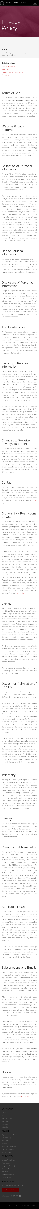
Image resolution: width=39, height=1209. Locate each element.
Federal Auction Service (15, 3)
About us (5, 1112)
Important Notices (8, 1149)
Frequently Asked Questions (12, 72)
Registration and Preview (10, 1135)
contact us (21, 593)
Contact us (5, 1124)
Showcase (5, 75)
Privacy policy (6, 1169)
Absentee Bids (6, 1152)
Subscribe (5, 1127)
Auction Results (7, 1118)
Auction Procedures (9, 67)
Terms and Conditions (9, 1146)
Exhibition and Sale (8, 1174)
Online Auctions (7, 1177)
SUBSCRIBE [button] (10, 1190)
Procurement (7, 69)
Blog (3, 1115)
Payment (4, 1143)
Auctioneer (5, 1121)
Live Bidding (5, 1141)
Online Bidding (6, 1138)
